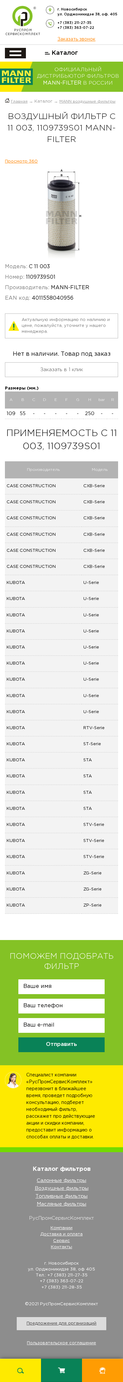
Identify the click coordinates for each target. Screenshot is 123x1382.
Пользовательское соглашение (61, 1343)
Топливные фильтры (61, 1196)
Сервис (61, 1241)
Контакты (61, 1247)
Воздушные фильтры (62, 1188)
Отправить (61, 1044)
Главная (19, 101)
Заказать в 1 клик (61, 370)
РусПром (23, 32)
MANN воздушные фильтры (87, 101)
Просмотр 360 (21, 161)
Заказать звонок (76, 39)
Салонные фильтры (61, 1180)
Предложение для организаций (61, 1323)
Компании (61, 1228)
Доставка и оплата (61, 1234)
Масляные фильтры (61, 1204)
